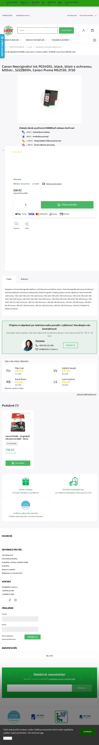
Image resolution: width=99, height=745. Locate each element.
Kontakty (5, 566)
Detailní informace (19, 171)
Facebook (10, 600)
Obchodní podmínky (86, 15)
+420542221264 (8, 590)
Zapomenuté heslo (9, 639)
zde (41, 733)
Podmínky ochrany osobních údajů (15, 562)
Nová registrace (7, 636)
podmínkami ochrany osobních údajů (62, 679)
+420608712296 (8, 594)
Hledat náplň (66, 30)
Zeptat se (70, 345)
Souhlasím (88, 731)
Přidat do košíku (69, 204)
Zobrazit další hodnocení (86, 394)
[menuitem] (12, 40)
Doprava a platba (8, 569)
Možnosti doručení (54, 184)
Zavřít (92, 233)
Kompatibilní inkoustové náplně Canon (52, 244)
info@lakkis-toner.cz (48, 349)
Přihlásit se (82, 688)
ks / (49, 656)
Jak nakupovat (72, 15)
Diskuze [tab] (24, 279)
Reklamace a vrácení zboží (12, 573)
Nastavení (7, 738)
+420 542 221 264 (46, 345)
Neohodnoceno (29, 152)
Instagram (15, 600)
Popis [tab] (9, 279)
